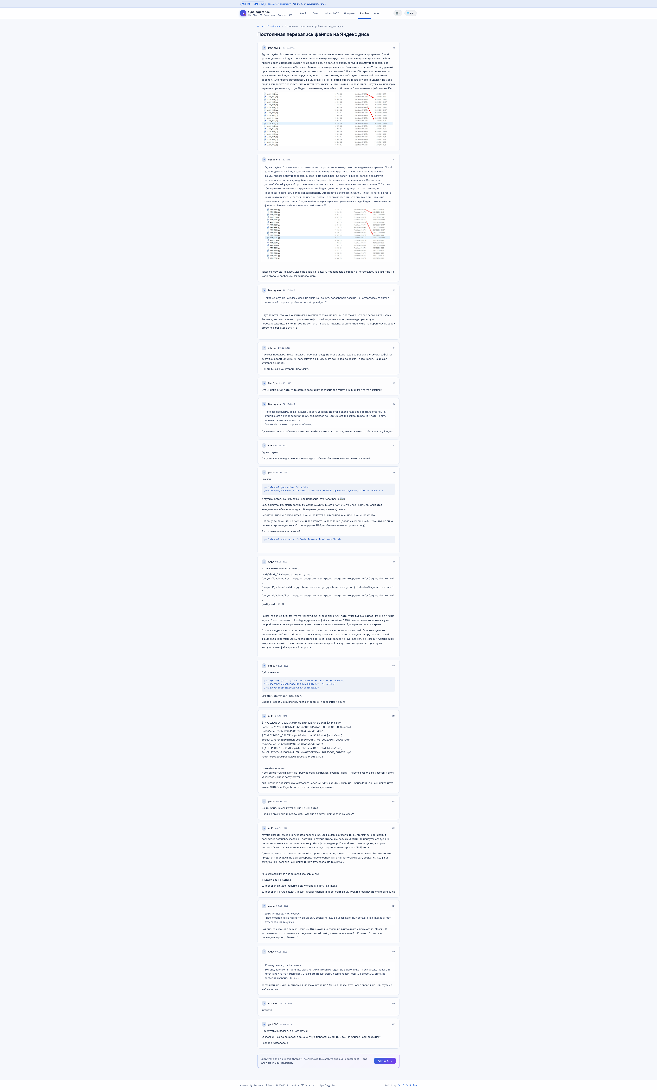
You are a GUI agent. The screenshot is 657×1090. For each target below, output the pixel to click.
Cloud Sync (274, 26)
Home (260, 26)
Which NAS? (332, 13)
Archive (364, 13)
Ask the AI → (385, 1060)
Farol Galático (407, 1085)
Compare (349, 13)
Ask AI (303, 13)
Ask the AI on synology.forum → (309, 3)
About (377, 13)
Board (316, 13)
